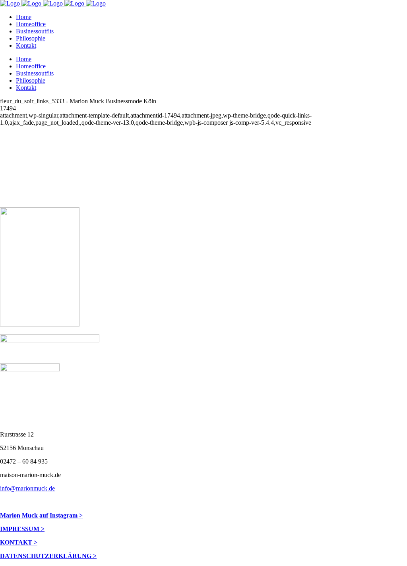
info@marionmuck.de (27, 488)
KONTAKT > (18, 542)
